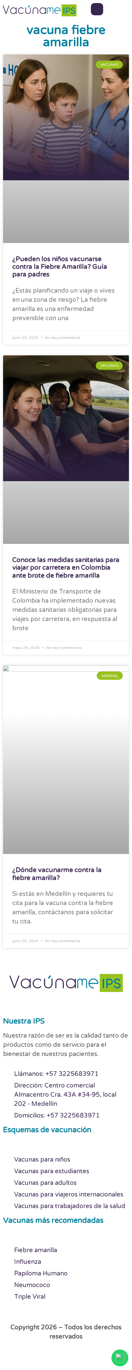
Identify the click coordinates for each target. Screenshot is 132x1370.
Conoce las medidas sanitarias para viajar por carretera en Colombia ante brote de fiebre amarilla (65, 567)
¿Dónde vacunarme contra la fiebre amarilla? (57, 874)
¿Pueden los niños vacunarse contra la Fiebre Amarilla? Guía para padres (59, 266)
